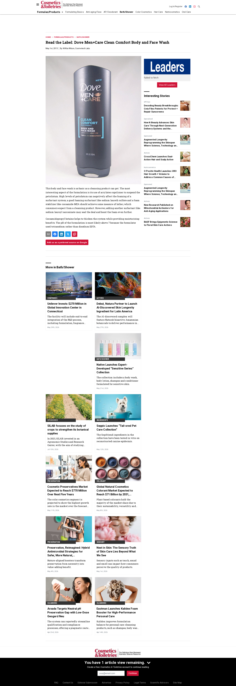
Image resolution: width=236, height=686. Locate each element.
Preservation (53, 481)
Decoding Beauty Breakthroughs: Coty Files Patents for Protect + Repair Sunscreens (161, 108)
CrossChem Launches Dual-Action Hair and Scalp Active (158, 158)
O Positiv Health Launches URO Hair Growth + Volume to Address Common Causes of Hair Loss (160, 174)
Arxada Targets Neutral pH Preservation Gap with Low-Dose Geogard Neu (68, 612)
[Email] (48, 234)
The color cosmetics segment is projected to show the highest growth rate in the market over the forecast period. (68, 502)
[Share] (55, 234)
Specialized (148, 119)
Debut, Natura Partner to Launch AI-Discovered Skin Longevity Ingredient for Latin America (117, 307)
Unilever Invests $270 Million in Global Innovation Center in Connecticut (66, 307)
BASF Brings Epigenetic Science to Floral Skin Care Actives (160, 223)
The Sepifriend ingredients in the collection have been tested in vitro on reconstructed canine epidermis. (118, 438)
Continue (133, 673)
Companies (52, 298)
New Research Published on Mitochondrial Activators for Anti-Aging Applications (159, 208)
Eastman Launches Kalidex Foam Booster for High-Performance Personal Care (117, 612)
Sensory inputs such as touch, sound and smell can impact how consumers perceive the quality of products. (117, 563)
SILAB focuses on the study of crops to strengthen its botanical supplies (68, 429)
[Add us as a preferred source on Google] (74, 234)
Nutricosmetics (150, 167)
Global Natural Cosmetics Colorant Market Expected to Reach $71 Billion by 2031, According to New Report (115, 490)
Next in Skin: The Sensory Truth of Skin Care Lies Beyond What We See (116, 551)
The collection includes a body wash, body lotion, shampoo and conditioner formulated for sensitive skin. (117, 380)
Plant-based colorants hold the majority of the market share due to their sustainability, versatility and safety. (116, 502)
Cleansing (52, 603)
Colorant (101, 481)
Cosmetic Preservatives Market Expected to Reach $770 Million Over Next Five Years (67, 490)
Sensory (100, 542)
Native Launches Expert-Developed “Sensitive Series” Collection (115, 368)
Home (48, 37)
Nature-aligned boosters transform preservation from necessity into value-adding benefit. (66, 563)
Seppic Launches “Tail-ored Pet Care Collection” (116, 427)
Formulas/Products (63, 37)
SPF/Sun (147, 102)
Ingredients (102, 420)
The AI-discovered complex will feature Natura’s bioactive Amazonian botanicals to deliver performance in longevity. (117, 319)
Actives (147, 153)
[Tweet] (68, 234)
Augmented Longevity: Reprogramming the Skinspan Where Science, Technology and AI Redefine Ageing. (161, 142)
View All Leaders (167, 84)
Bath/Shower (83, 37)
